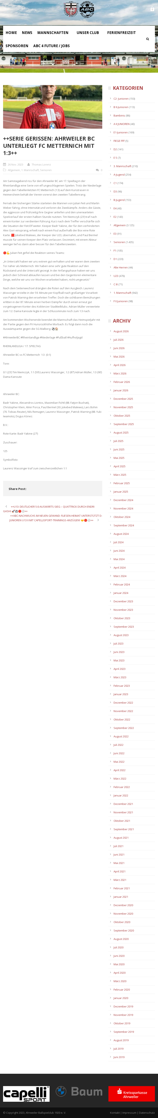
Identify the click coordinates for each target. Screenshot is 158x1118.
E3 (115, 233)
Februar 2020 (122, 989)
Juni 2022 (119, 753)
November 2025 (123, 407)
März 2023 (120, 677)
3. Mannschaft (122, 166)
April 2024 (119, 567)
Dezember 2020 (123, 905)
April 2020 (119, 973)
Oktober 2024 (122, 517)
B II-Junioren (121, 107)
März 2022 (120, 778)
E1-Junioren (121, 132)
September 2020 (124, 930)
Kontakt (115, 1113)
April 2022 (119, 770)
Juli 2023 (118, 643)
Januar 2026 (121, 390)
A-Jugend (119, 174)
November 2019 (123, 1015)
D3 (115, 191)
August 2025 (121, 432)
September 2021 (124, 829)
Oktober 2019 (122, 1023)
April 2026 (119, 365)
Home (11, 32)
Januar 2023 (121, 694)
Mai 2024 (119, 559)
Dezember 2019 (123, 1006)
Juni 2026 (119, 348)
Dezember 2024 (123, 500)
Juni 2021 (119, 854)
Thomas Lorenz (41, 164)
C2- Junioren (121, 98)
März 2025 (120, 475)
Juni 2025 (119, 449)
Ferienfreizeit (121, 32)
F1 (115, 250)
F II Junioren (121, 301)
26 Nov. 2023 (15, 164)
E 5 (115, 158)
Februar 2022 (122, 787)
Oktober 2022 (122, 719)
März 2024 (120, 576)
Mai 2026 (119, 356)
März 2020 (120, 981)
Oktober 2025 (122, 415)
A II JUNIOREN (122, 124)
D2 (115, 149)
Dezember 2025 (123, 399)
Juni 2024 (119, 551)
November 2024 (123, 508)
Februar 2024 (122, 584)
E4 (115, 208)
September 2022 (124, 728)
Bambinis (119, 115)
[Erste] (52, 107)
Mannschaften (53, 32)
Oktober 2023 (122, 618)
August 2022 (121, 736)
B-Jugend (119, 200)
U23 (116, 276)
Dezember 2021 (123, 804)
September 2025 (124, 424)
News (27, 32)
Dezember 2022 (123, 702)
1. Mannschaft (30, 170)
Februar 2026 (122, 382)
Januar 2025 (121, 491)
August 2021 (121, 837)
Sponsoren (17, 45)
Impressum (129, 1113)
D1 (115, 259)
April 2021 (119, 871)
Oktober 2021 (122, 821)
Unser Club (88, 32)
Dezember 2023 (123, 601)
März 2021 (120, 880)
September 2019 (124, 1032)
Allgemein (14, 170)
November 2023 (123, 610)
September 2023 (124, 626)
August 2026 (121, 331)
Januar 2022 (121, 795)
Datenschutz (147, 1113)
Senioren (46, 170)
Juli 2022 (118, 745)
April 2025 (119, 466)
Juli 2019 (118, 1048)
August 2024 (121, 534)
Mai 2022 (119, 762)
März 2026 (120, 373)
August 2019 (121, 1040)
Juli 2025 (118, 441)
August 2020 (121, 939)
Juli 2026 (118, 340)
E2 (115, 217)
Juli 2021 (118, 846)
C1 (115, 183)
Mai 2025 (119, 458)
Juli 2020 (118, 947)
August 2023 (121, 635)
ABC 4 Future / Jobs (51, 45)
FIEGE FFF (119, 141)
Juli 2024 (118, 542)
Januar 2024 (121, 593)
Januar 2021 (121, 897)
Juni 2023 (119, 652)
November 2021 (123, 812)
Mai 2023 (119, 660)
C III (116, 284)
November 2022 (123, 711)
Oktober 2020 (122, 922)
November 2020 (123, 913)
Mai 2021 (119, 863)
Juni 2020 (119, 956)
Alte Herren (121, 267)
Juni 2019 (119, 1057)
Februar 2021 (122, 888)
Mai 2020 (119, 964)
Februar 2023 (122, 686)
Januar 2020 (121, 998)
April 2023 (119, 669)
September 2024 (124, 525)
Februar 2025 (122, 483)
